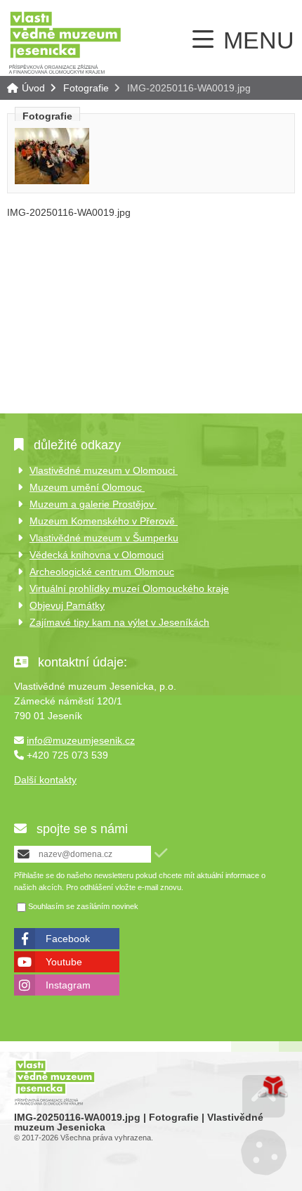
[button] (161, 853)
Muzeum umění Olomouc (87, 487)
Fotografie (86, 88)
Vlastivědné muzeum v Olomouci (103, 470)
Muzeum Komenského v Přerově (103, 521)
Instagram (68, 985)
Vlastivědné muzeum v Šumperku (103, 537)
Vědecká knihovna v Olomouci (96, 554)
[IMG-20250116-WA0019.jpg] (52, 180)
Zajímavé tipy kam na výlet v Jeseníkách (119, 622)
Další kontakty (45, 779)
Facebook (68, 938)
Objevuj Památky (67, 605)
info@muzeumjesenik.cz (81, 740)
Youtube (64, 961)
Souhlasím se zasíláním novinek (83, 907)
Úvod (65, 42)
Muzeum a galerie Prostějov (93, 504)
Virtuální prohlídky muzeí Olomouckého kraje (129, 588)
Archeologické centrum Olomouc (101, 571)
